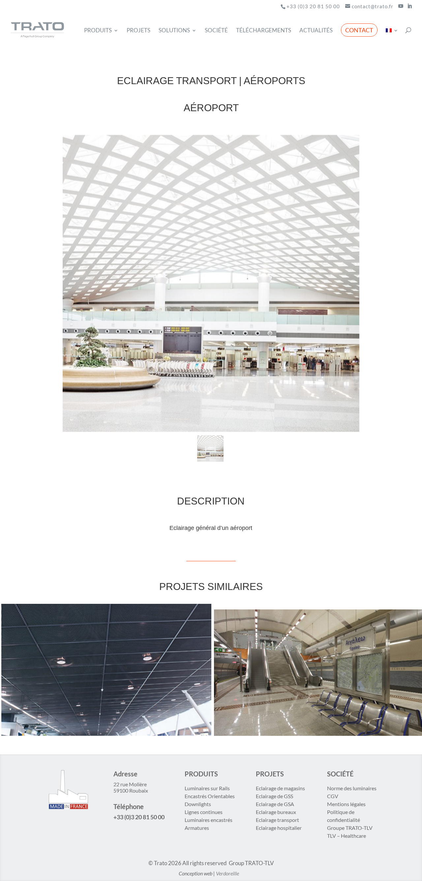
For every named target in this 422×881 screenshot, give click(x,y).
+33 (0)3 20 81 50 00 (313, 6)
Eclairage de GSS (274, 796)
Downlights (198, 804)
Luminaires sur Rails (207, 788)
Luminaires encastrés (208, 820)
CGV (332, 796)
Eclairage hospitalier (279, 828)
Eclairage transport (277, 820)
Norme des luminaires (352, 788)
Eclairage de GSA (275, 804)
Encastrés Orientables (210, 796)
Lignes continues (204, 812)
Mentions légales (346, 804)
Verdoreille (227, 873)
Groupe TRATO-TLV (350, 828)
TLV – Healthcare (346, 835)
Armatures (197, 828)
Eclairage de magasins (280, 788)
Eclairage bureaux (276, 812)
